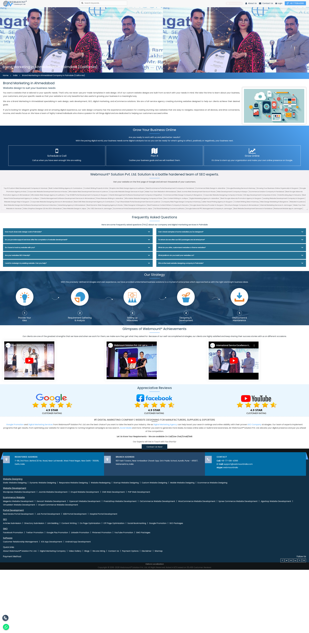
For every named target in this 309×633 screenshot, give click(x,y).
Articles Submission (12, 523)
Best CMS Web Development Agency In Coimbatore (94, 202)
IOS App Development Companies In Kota (260, 195)
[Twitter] (287, 560)
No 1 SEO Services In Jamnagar (100, 208)
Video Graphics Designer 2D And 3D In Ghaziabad (42, 208)
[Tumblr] (300, 560)
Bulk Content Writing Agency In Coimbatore (66, 188)
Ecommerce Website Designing (212, 482)
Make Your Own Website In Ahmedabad (160, 192)
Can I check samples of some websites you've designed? (181, 232)
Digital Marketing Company (53, 551)
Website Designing (12, 479)
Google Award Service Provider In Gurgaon (207, 205)
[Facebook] (282, 560)
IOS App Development (51, 541)
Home (5, 75)
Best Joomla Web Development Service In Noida (197, 192)
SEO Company (254, 424)
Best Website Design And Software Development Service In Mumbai (30, 205)
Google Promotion (15, 424)
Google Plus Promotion (57, 532)
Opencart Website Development (85, 501)
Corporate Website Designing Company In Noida (223, 195)
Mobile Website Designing (182, 482)
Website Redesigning (100, 482)
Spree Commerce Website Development (238, 501)
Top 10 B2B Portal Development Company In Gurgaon (87, 195)
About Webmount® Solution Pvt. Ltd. (20, 551)
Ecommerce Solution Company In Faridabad (266, 192)
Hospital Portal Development (103, 514)
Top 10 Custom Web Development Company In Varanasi (26, 188)
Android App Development (78, 541)
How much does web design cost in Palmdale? (23, 232)
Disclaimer (147, 551)
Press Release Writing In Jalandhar (110, 198)
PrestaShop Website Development (120, 501)
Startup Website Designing (126, 482)
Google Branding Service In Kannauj (241, 188)
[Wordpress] (304, 560)
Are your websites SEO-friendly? (17, 255)
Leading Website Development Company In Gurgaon (283, 198)
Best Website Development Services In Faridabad (253, 208)
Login (279, 3)
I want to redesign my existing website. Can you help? (26, 263)
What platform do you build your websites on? (176, 255)
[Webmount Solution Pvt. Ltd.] (15, 3)
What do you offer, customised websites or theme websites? (182, 247)
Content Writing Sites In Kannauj (246, 202)
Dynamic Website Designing (43, 482)
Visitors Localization (154, 564)
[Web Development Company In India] (131, 360)
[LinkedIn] (295, 560)
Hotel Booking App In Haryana (289, 195)
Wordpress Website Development (19, 492)
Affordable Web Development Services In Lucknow (88, 192)
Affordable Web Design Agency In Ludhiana (48, 195)
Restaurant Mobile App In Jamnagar (288, 208)
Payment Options (130, 551)
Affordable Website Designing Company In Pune (144, 198)
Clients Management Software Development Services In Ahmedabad (68, 198)
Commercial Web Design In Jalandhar (211, 188)
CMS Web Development (113, 492)
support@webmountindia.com (238, 464)
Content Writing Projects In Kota (96, 188)
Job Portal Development (48, 514)
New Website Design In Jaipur (75, 208)
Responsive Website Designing (73, 482)
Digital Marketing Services (40, 424)
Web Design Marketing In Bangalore (274, 202)
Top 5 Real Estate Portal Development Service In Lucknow (138, 202)
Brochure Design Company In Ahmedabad (242, 205)
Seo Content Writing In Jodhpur (176, 198)
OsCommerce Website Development (157, 501)
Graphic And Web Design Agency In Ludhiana (127, 188)
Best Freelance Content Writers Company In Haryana (168, 205)
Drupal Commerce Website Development (58, 504)
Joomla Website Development (53, 492)
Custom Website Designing (154, 482)
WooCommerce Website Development (196, 501)
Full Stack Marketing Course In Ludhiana (169, 208)
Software (7, 538)
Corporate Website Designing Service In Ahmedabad (52, 202)
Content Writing (69, 523)
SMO (5, 528)
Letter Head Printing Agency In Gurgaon (217, 202)
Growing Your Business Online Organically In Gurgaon (278, 188)
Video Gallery (75, 551)
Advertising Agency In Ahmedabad (72, 205)
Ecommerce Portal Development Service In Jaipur (133, 208)
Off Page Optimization (113, 523)
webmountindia (230, 467)
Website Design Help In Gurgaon (17, 202)
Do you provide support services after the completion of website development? (36, 239)
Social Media (126, 428)
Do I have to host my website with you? (20, 247)
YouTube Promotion (123, 532)
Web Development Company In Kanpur (232, 192)
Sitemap (159, 551)
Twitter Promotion (34, 532)
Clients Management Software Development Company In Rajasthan (136, 195)
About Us (252, 3)
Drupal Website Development (85, 492)
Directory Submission (34, 523)
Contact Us (267, 3)
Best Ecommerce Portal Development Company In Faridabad (170, 188)
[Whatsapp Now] (5, 618)
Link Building (52, 523)
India (15, 75)
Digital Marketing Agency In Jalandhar (204, 198)
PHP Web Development (139, 492)
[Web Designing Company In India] (29, 360)
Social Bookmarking (136, 523)
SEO (5, 519)
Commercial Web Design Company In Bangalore (183, 195)
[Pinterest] (291, 560)
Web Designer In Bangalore (135, 205)
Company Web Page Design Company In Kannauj (181, 202)
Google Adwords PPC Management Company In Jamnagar (209, 208)
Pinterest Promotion (101, 532)
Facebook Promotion (13, 532)
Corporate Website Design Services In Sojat (126, 192)
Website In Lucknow (297, 202)
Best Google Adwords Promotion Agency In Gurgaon (241, 198)
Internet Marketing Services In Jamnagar (276, 205)
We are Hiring (98, 551)
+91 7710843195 (296, 3)
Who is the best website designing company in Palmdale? (181, 263)
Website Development (14, 488)
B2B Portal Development (75, 514)
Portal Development (13, 510)
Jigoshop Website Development (276, 501)
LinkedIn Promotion (80, 532)
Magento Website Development (18, 501)
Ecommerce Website (14, 497)
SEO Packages (176, 523)
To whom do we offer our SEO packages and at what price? (181, 239)
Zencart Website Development (51, 501)
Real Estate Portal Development (18, 514)
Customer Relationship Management (20, 541)
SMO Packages (143, 532)
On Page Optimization (90, 523)
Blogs (86, 551)
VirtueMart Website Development (19, 504)
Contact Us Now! (154, 446)
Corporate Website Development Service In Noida (47, 192)
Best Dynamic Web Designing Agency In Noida (105, 205)
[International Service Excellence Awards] (233, 360)
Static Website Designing (15, 482)
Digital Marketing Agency (165, 424)
